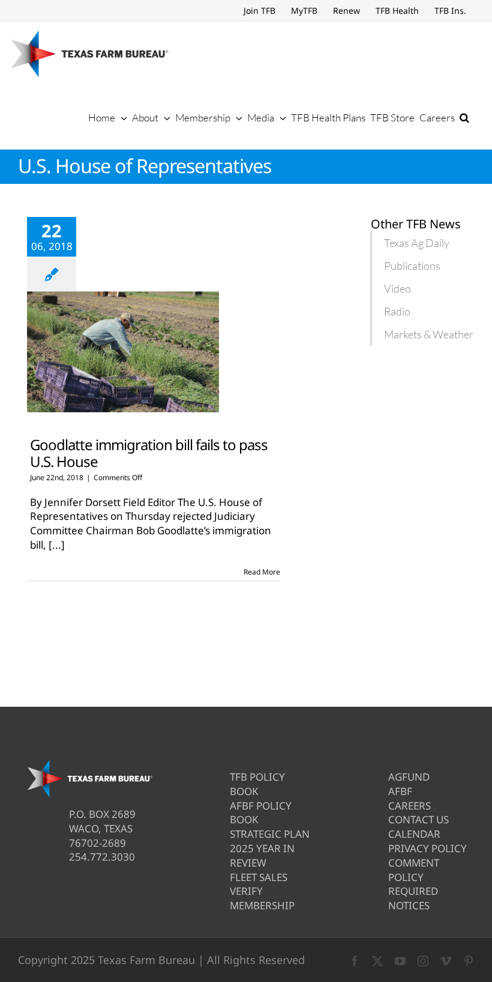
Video (397, 288)
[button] (464, 117)
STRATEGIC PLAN (270, 834)
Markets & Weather (428, 334)
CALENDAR (414, 834)
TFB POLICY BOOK (257, 784)
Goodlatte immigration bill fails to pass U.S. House (149, 453)
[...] (57, 545)
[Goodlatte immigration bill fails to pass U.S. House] (123, 352)
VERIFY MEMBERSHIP (262, 898)
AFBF (400, 791)
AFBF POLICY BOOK (261, 813)
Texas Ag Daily (416, 242)
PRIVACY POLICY (427, 848)
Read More (262, 572)
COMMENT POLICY (413, 870)
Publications (412, 265)
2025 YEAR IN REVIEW (262, 855)
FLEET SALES (258, 877)
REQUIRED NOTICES (413, 898)
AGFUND (409, 777)
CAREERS (409, 806)
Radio (397, 311)
